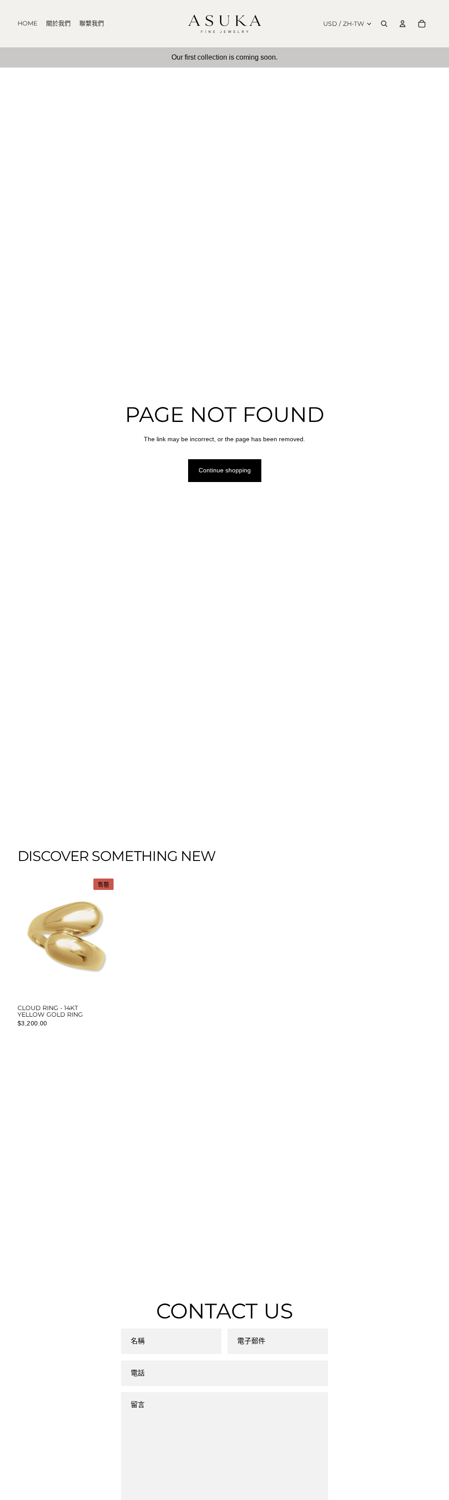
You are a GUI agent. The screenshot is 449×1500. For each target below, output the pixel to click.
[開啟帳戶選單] (402, 23)
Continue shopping (225, 470)
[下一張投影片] (110, 937)
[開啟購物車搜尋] (384, 23)
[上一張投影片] (24, 937)
